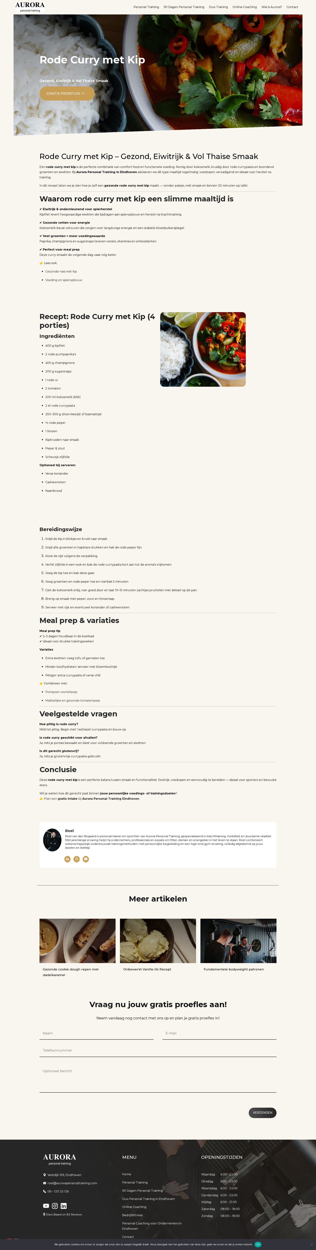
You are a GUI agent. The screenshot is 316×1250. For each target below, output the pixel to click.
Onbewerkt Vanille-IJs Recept (147, 969)
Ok (258, 1244)
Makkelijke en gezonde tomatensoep (72, 700)
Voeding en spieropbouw (63, 280)
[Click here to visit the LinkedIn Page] (46, 1207)
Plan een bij (91, 798)
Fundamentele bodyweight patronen (234, 969)
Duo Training (218, 7)
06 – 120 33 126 (58, 1191)
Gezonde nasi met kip (61, 271)
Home (126, 1174)
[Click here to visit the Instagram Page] (55, 1207)
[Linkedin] (67, 859)
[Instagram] (77, 859)
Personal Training (146, 7)
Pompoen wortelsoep (61, 692)
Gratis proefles (63, 93)
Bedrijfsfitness (132, 1215)
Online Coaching (245, 7)
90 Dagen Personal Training (184, 7)
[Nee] (311, 1244)
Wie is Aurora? (272, 7)
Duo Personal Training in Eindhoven (148, 1199)
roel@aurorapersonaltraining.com (72, 1183)
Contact (292, 7)
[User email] (86, 859)
